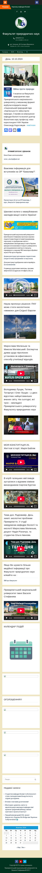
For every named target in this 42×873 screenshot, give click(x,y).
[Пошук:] (20, 779)
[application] (21, 287)
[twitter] (25, 11)
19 (30, 838)
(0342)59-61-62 (20, 38)
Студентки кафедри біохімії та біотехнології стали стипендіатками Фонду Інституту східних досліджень (20, 796)
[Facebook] (17, 11)
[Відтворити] (7, 295)
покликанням (10, 264)
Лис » (23, 847)
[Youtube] (21, 11)
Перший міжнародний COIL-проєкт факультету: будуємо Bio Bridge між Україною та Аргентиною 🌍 (21, 817)
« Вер (18, 847)
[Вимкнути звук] (32, 295)
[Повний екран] (35, 295)
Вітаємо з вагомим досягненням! (17, 802)
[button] (21, 287)
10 (20, 835)
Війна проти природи (23, 89)
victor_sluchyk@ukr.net (12, 159)
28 (6, 843)
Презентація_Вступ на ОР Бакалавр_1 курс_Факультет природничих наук (17, 201)
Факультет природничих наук (20, 33)
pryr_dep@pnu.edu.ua (22, 40)
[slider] (19, 295)
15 (11, 838)
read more (31, 125)
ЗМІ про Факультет (10, 580)
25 (25, 840)
